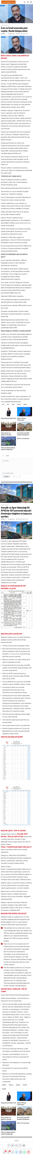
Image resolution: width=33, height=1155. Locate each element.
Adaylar (4, 1085)
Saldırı (25, 404)
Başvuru (11, 1085)
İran (8, 404)
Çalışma (18, 1085)
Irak (3, 404)
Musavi (19, 404)
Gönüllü (4, 1089)
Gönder (6, 476)
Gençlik (25, 1085)
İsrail (13, 404)
